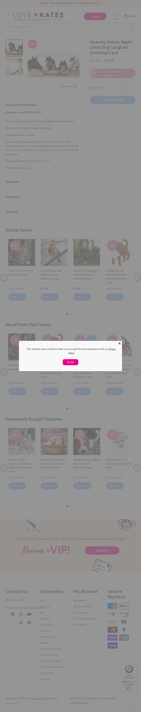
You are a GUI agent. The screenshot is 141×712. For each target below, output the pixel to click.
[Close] (119, 343)
